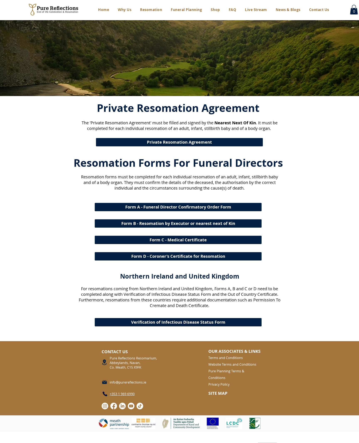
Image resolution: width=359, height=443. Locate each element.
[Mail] (105, 382)
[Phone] (104, 394)
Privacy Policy (219, 384)
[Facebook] (113, 406)
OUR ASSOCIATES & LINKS (234, 351)
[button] (186, 9)
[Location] (104, 362)
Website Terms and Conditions (232, 364)
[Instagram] (105, 406)
